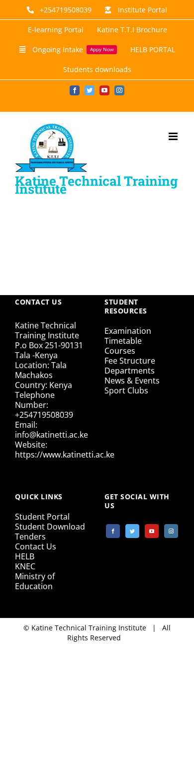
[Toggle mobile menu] (174, 136)
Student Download (50, 527)
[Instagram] (171, 531)
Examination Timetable (127, 336)
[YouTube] (152, 531)
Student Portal (42, 517)
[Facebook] (113, 531)
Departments (129, 371)
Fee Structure (129, 361)
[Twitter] (132, 531)
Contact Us (35, 546)
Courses (119, 351)
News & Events (132, 380)
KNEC (25, 566)
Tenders (30, 536)
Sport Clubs (126, 390)
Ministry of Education (35, 581)
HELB (24, 556)
